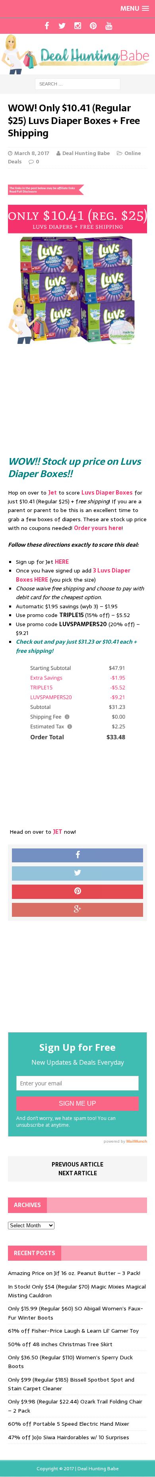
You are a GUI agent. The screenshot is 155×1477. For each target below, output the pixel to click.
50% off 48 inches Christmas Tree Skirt (60, 1344)
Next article (77, 1173)
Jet (52, 492)
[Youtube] (109, 26)
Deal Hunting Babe (86, 153)
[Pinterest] (93, 26)
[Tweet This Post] (77, 873)
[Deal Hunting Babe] (77, 54)
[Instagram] (78, 26)
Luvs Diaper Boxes (107, 492)
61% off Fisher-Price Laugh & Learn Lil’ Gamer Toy (73, 1330)
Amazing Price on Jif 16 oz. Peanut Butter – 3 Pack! (74, 1273)
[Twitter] (62, 26)
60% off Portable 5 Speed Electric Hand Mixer (68, 1423)
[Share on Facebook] (77, 855)
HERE (62, 561)
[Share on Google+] (77, 910)
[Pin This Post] (77, 892)
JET (57, 831)
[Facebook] (47, 26)
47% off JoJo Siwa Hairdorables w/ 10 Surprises (68, 1437)
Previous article (77, 1164)
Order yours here (98, 528)
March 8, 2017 (31, 153)
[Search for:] (77, 83)
